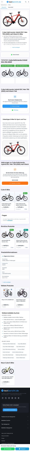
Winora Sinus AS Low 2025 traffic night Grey (22, 241)
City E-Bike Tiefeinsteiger (8, 346)
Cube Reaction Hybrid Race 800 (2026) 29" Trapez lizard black (7, 378)
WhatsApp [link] (8, 449)
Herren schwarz (6, 352)
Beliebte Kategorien (6, 427)
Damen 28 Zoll (21, 349)
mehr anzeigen (16, 47)
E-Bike (9, 4)
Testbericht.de (4, 4)
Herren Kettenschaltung (17, 352)
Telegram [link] (23, 449)
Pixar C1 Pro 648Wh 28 (7, 299)
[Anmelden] (28, 2)
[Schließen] (28, 446)
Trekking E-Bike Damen (21, 354)
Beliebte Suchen (5, 420)
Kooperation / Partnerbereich (7, 443)
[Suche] (25, 2)
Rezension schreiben (15, 183)
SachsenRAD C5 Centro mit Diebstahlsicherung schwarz (7, 242)
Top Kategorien (5, 424)
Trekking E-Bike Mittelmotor (9, 343)
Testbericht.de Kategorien (8, 416)
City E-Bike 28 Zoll (22, 343)
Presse (2, 438)
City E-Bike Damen (20, 346)
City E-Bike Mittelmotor (8, 354)
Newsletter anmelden (10, 410)
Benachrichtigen (16, 106)
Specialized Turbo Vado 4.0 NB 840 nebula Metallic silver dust (21, 302)
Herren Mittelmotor (20, 357)
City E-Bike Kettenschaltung (9, 349)
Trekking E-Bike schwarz (8, 357)
